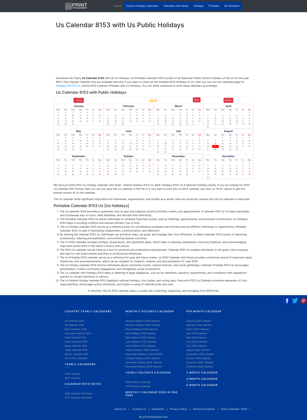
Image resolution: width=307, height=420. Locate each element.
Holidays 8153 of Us (68, 85)
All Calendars (232, 5)
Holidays (199, 5)
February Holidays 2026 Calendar (143, 325)
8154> (228, 100)
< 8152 (78, 100)
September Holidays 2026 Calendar (144, 354)
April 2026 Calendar (196, 333)
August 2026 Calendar (198, 350)
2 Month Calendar (202, 372)
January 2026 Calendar (198, 320)
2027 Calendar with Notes (78, 397)
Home (119, 5)
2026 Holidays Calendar (138, 382)
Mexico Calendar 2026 (76, 354)
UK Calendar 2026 (74, 325)
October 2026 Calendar (198, 358)
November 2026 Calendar (199, 362)
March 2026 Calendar (197, 329)
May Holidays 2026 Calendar (141, 337)
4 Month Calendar (202, 378)
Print (196, 99)
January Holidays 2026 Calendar (143, 320)
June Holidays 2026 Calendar (141, 341)
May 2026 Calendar (196, 337)
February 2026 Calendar (199, 325)
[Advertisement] (18, 100)
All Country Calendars (76, 358)
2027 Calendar (72, 378)
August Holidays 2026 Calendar (142, 350)
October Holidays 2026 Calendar (143, 358)
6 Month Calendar (202, 385)
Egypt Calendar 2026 (76, 345)
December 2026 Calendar (199, 366)
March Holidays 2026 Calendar (142, 329)
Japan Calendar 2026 (76, 350)
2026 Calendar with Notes (78, 393)
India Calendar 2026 (75, 337)
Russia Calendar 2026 (76, 341)
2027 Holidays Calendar (138, 386)
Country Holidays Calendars (142, 5)
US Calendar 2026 (74, 320)
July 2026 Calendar (196, 345)
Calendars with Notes (176, 5)
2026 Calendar (72, 373)
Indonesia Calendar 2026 (78, 333)
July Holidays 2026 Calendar (141, 345)
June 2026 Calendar (197, 341)
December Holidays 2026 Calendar (144, 366)
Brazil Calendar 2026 (76, 329)
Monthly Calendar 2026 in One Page (152, 394)
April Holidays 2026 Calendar (141, 333)
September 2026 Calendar (200, 354)
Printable (214, 5)
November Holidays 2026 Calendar (144, 362)
